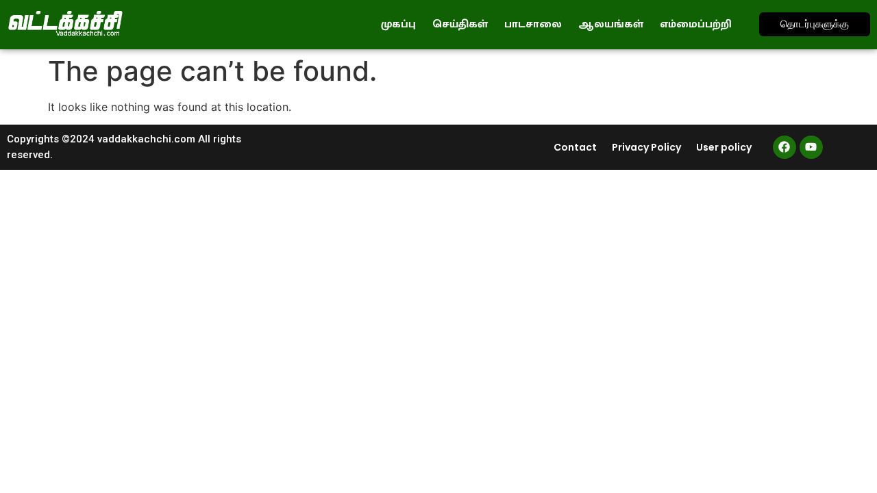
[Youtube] (811, 147)
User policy (724, 147)
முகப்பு (398, 24)
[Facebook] (784, 147)
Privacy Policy (646, 147)
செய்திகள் (460, 24)
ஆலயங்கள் (610, 24)
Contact (575, 147)
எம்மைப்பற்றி (696, 24)
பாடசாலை (533, 24)
